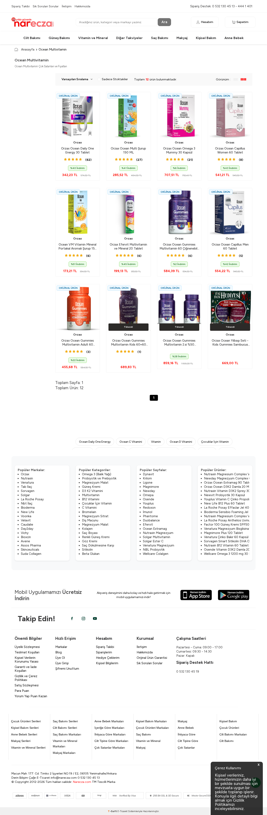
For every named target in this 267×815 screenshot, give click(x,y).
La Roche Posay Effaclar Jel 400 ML (230, 508)
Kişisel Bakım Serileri (25, 727)
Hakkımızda (82, 6)
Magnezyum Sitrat (95, 516)
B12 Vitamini (90, 499)
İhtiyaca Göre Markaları (110, 734)
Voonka (26, 516)
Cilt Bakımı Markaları (233, 734)
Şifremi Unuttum (67, 669)
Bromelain (89, 512)
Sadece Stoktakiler (115, 79)
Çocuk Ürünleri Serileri (26, 721)
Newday (149, 491)
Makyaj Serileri (20, 741)
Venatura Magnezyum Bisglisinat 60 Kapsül (234, 529)
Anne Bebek (234, 38)
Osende (148, 499)
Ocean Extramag (155, 529)
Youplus (148, 503)
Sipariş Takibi (20, 6)
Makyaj (182, 38)
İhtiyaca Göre (186, 734)
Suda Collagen (31, 554)
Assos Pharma (31, 545)
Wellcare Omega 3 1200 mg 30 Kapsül (231, 554)
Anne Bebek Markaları (109, 721)
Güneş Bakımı (59, 38)
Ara (164, 22)
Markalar (61, 647)
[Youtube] (95, 618)
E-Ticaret (122, 811)
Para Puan (22, 691)
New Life (27, 512)
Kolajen (87, 529)
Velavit (26, 520)
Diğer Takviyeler (129, 38)
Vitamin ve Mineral (93, 38)
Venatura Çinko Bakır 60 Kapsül (226, 537)
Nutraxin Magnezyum (158, 533)
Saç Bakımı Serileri (65, 721)
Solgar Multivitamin (156, 537)
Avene (25, 541)
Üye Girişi (62, 663)
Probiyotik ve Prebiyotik (99, 478)
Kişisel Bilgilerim (107, 663)
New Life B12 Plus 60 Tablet (224, 503)
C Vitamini (89, 508)
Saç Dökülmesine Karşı (98, 545)
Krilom (147, 478)
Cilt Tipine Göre (188, 741)
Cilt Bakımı (31, 38)
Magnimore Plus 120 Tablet (223, 533)
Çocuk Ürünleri (229, 727)
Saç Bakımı (159, 38)
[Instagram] (83, 618)
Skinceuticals (30, 549)
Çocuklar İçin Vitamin (215, 441)
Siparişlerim (104, 652)
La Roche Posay (32, 499)
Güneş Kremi (91, 487)
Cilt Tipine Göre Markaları (111, 741)
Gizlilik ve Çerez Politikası (26, 678)
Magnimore (151, 487)
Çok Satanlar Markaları (109, 747)
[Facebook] (72, 618)
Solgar (25, 495)
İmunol (147, 512)
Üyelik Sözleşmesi (27, 647)
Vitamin (156, 441)
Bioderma (28, 508)
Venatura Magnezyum (158, 545)
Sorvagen (27, 491)
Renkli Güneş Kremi (96, 537)
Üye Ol (60, 658)
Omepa (148, 495)
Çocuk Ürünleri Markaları (152, 727)
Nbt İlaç (27, 503)
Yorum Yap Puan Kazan (31, 696)
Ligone (147, 482)
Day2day (27, 529)
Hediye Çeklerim (108, 658)
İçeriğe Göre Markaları (109, 727)
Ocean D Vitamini (181, 441)
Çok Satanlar (186, 747)
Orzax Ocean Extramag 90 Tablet (228, 482)
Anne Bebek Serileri (24, 734)
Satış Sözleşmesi (27, 685)
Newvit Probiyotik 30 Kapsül (224, 495)
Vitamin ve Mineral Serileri (28, 747)
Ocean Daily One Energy (95, 441)
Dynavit (148, 474)
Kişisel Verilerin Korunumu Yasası (26, 659)
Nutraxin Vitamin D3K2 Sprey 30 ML (229, 491)
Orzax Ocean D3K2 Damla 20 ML (227, 487)
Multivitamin (90, 495)
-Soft (112, 811)
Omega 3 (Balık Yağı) (96, 474)
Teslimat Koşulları (27, 652)
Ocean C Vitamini (131, 441)
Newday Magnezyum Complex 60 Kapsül (233, 478)
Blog (58, 652)
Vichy (25, 533)
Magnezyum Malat (95, 482)
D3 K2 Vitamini (92, 491)
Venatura (27, 482)
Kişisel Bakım (206, 38)
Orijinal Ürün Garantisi (152, 658)
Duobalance (151, 520)
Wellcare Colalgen (155, 554)
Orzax (77, 142)
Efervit (148, 524)
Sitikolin (87, 549)
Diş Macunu (90, 520)
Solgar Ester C (153, 541)
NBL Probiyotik (154, 549)
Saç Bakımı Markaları (67, 734)
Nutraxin (27, 478)
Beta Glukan (90, 554)
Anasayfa (27, 49)
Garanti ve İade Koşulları (26, 669)
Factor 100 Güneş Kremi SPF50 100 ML (232, 524)
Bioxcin (26, 537)
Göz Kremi (89, 541)
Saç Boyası (90, 533)
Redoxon (149, 508)
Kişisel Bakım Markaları (151, 721)
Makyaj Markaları (64, 752)
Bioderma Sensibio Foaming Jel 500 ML (232, 512)
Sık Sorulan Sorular (46, 6)
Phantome (150, 516)
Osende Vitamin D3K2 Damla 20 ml (229, 549)
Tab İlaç (26, 487)
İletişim (67, 6)
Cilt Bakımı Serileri (65, 727)
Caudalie (27, 524)
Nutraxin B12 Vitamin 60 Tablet (226, 545)
